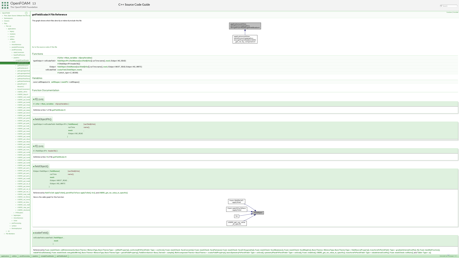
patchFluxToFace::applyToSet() (78, 193)
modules (12, 34)
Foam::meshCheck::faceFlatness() (208, 250)
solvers (12, 37)
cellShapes (55, 82)
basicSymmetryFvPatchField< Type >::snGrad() (245, 253)
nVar (61, 58)
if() (418, 250)
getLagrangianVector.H (24, 73)
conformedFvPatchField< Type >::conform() (147, 250)
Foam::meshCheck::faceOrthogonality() (238, 250)
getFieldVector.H (22, 68)
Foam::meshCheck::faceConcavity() (179, 250)
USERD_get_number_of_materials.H (29, 157)
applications (12, 29)
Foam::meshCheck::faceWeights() (297, 250)
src (9, 231)
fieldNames (74, 61)
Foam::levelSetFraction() (430, 250)
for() (93, 193)
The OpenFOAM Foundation (24, 7)
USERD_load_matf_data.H (26, 194)
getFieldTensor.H (22, 65)
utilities (12, 39)
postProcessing (17, 50)
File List (8, 26)
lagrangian (17, 215)
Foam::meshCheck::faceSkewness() (269, 250)
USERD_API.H (22, 92)
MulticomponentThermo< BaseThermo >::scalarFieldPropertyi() (200, 253)
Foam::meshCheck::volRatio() (401, 253)
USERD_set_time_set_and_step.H (28, 202)
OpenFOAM (20, 3)
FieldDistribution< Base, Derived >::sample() (156, 253)
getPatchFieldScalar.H (24, 76)
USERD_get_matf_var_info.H (27, 128)
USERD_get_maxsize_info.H (26, 131)
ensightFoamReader (22, 60)
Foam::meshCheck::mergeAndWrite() (66, 253)
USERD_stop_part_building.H (27, 207)
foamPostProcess (19, 55)
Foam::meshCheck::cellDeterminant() (60, 250)
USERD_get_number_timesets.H (28, 165)
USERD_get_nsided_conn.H (26, 147)
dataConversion (19, 52)
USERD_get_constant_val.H (26, 107)
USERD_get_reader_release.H (27, 178)
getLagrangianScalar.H (25, 71)
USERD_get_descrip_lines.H (26, 113)
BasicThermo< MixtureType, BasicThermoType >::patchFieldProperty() (110, 253)
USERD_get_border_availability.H (28, 100)
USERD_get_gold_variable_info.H (28, 123)
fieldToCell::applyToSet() (55, 193)
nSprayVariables (85, 58)
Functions (449, 12)
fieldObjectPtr (63, 61)
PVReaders (19, 213)
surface (14, 226)
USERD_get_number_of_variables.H (29, 163)
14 (47, 157)
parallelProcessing (18, 47)
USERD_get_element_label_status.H (29, 115)
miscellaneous (16, 44)
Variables (455, 12)
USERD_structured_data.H (26, 210)
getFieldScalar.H (22, 63)
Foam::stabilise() (309, 253)
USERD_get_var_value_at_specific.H (29, 192)
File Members (10, 234)
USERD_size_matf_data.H (26, 205)
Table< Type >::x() (424, 253)
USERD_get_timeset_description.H (28, 186)
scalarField (61, 70)
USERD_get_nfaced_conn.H (26, 139)
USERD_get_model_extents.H (27, 134)
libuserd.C (20, 86)
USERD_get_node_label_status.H (28, 144)
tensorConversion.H (23, 89)
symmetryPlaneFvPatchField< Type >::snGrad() (283, 253)
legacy (12, 31)
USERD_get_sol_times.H (25, 184)
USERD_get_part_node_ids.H (27, 176)
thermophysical (17, 228)
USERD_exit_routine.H (25, 97)
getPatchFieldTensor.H (24, 79)
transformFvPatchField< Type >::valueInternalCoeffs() (367, 253)
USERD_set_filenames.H (25, 197)
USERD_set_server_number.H (27, 199)
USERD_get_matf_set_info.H (26, 126)
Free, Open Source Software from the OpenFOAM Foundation (24, 15)
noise (15, 220)
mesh (13, 42)
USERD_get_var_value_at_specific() (113, 193)
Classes (6, 21)
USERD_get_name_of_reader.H (27, 136)
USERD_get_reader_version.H (27, 181)
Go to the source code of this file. (44, 47)
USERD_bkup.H (22, 94)
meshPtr (64, 82)
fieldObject (61, 67)
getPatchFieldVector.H (24, 81)
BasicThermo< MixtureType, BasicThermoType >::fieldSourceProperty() (340, 250)
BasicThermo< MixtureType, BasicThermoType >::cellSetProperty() (102, 250)
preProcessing (16, 223)
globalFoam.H (22, 84)
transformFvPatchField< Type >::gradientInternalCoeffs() (393, 250)
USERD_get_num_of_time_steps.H (29, 149)
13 (34, 3)
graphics (16, 58)
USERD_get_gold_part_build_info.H (29, 121)
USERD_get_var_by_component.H (28, 189)
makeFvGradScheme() (42, 253)
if (58, 58)
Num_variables (71, 58)
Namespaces (8, 18)
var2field (83, 61)
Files (5, 23)
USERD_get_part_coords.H (26, 168)
